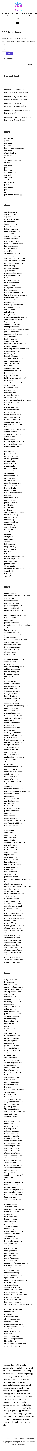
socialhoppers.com (12, 361)
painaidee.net (9, 720)
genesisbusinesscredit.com (15, 383)
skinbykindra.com (11, 1317)
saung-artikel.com (11, 693)
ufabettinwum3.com (12, 938)
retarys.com (9, 664)
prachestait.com (11, 456)
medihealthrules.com (12, 1265)
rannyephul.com (10, 412)
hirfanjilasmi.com (11, 859)
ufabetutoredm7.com (13, 950)
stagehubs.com (10, 979)
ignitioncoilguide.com (12, 1336)
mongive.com (9, 314)
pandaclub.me (10, 549)
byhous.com (9, 554)
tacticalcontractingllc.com (15, 911)
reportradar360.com (12, 415)
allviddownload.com (12, 253)
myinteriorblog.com (12, 1246)
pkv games (8, 143)
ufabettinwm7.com (12, 935)
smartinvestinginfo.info (13, 1190)
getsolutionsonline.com (13, 319)
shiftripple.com (10, 896)
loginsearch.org (10, 517)
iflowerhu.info (9, 566)
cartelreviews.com (11, 1077)
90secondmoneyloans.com (15, 1089)
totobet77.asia (10, 921)
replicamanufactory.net (14, 1133)
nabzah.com (9, 312)
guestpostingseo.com (13, 605)
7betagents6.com (11, 1109)
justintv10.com (10, 436)
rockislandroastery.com (14, 1326)
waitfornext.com (11, 1207)
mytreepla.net (10, 1128)
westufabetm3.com (12, 957)
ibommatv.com (10, 224)
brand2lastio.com (11, 356)
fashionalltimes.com (12, 1297)
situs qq (7, 163)
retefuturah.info (10, 1187)
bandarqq (8, 158)
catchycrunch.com (12, 1006)
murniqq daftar (23, 1393)
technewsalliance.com (13, 1192)
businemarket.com (12, 710)
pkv (5, 168)
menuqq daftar (9, 1393)
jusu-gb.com (9, 598)
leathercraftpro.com (12, 864)
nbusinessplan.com (12, 231)
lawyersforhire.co (11, 708)
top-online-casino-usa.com (15, 295)
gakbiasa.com (10, 564)
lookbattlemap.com (12, 671)
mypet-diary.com (11, 395)
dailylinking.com (10, 1041)
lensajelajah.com (11, 1021)
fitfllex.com (8, 380)
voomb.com (9, 764)
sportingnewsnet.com (13, 732)
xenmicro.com (10, 1028)
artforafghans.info (11, 458)
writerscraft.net (10, 346)
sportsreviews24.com (13, 772)
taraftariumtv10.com (12, 419)
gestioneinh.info (10, 1221)
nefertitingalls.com (11, 1011)
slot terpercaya (10, 138)
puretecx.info (9, 466)
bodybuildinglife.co (11, 794)
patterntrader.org (11, 811)
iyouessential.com (11, 1048)
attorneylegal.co (11, 762)
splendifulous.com (11, 1138)
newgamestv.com (11, 745)
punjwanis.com (10, 593)
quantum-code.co (11, 1212)
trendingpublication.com (14, 925)
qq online (8, 155)
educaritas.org (10, 1019)
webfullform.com (11, 251)
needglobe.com (10, 872)
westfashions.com (11, 402)
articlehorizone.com (12, 1104)
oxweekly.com (10, 397)
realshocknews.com (12, 801)
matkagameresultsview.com (15, 317)
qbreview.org (9, 266)
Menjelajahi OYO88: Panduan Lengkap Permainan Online (15, 104)
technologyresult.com (13, 1060)
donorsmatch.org (11, 522)
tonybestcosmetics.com (14, 1309)
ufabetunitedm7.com (12, 943)
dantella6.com (10, 285)
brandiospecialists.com (13, 305)
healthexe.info (10, 463)
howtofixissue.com (11, 246)
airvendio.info (9, 461)
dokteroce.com (10, 432)
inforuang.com (10, 385)
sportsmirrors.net (11, 750)
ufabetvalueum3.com (12, 1150)
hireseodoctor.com (12, 1121)
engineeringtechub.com (14, 757)
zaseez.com (9, 1004)
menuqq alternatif (10, 1365)
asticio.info (8, 833)
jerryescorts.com (11, 759)
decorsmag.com (11, 256)
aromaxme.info (10, 480)
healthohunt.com (11, 1185)
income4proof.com (12, 1016)
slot (28, 1371)
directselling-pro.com (13, 1329)
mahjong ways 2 (9, 1388)
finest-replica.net (11, 1219)
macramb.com (10, 393)
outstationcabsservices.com (15, 1280)
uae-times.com (10, 212)
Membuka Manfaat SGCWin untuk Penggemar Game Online (17, 118)
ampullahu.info (10, 478)
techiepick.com (10, 1251)
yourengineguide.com (13, 1275)
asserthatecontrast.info (14, 483)
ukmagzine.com (10, 652)
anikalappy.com (10, 1170)
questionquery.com (12, 422)
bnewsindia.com (10, 1248)
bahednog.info (10, 618)
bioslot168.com (10, 1341)
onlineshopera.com (12, 1031)
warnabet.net (9, 542)
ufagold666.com (10, 1243)
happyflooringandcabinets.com (17, 791)
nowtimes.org (9, 524)
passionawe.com (11, 877)
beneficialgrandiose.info (13, 493)
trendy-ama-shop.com (13, 1231)
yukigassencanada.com (13, 1102)
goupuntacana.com (12, 999)
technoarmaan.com (12, 1302)
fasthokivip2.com (11, 696)
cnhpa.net (8, 813)
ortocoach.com (10, 874)
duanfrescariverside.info (14, 1175)
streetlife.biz (9, 532)
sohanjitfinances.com (12, 903)
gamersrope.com (11, 642)
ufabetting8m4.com (12, 1146)
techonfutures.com (12, 1258)
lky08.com (8, 373)
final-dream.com (11, 1216)
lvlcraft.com (9, 1087)
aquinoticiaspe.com (12, 703)
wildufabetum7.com (12, 962)
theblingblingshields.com (14, 740)
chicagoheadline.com (13, 992)
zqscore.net (9, 828)
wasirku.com (9, 449)
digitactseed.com (11, 1084)
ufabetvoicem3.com (12, 1158)
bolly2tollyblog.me (11, 546)
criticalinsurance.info (12, 324)
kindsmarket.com (11, 388)
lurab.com (8, 1334)
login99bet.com (10, 984)
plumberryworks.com (13, 884)
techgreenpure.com (12, 1072)
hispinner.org (9, 322)
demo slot (8, 175)
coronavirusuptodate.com (14, 1111)
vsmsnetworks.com (12, 219)
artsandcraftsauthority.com (15, 1343)
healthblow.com (10, 339)
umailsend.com (10, 662)
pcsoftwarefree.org (12, 1038)
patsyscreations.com (12, 1014)
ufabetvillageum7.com (13, 1155)
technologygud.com (12, 798)
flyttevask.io (9, 551)
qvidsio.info (8, 505)
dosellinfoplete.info (12, 498)
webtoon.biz (9, 725)
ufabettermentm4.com (13, 930)
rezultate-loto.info (11, 1136)
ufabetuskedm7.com (12, 945)
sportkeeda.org (10, 847)
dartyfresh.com (10, 1033)
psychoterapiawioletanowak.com (17, 886)
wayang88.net (10, 1163)
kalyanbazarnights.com (13, 292)
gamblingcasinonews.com (14, 258)
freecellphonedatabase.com (16, 640)
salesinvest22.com (11, 1226)
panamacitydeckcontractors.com (18, 400)
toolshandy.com (10, 405)
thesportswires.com (12, 728)
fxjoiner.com (9, 1314)
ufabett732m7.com (12, 1233)
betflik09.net (9, 1023)
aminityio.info (9, 471)
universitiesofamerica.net (14, 261)
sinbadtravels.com (11, 649)
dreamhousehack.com (13, 1290)
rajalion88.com (10, 997)
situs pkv (22, 1365)
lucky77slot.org (10, 776)
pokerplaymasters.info (13, 610)
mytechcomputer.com (13, 1339)
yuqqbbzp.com (10, 1106)
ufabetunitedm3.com (12, 940)
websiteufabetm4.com (13, 1165)
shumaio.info (9, 507)
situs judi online (10, 153)
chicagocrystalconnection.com (17, 568)
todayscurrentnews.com (14, 918)
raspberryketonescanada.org (16, 1263)
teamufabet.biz (10, 248)
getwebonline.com (11, 368)
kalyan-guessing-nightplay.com (17, 329)
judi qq (6, 141)
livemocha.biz (9, 529)
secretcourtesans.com (13, 987)
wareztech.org (10, 654)
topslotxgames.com (12, 280)
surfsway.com (9, 1080)
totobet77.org (10, 923)
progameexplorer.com (13, 1324)
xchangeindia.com (11, 1285)
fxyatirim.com (9, 1055)
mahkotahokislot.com (13, 781)
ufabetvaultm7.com (12, 1153)
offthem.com (9, 222)
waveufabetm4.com (12, 1160)
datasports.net (10, 752)
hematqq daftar (9, 1396)
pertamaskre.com (11, 623)
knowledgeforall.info (12, 353)
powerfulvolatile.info (12, 502)
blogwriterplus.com (12, 603)
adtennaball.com (11, 309)
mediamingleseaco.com (14, 441)
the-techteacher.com (13, 1292)
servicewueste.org (11, 268)
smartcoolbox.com (12, 901)
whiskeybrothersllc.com (14, 960)
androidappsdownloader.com (16, 334)
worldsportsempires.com (14, 820)
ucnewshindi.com (11, 637)
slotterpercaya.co (11, 899)
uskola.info (8, 1202)
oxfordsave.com (10, 688)
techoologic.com (11, 1260)
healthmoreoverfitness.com (15, 278)
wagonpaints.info (11, 1204)
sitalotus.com (9, 816)
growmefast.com (11, 779)
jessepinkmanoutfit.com (14, 659)
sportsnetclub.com (12, 684)
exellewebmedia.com (12, 645)
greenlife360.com (11, 234)
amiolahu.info (9, 473)
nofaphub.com (10, 1009)
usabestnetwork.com (12, 657)
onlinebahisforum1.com (13, 989)
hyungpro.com (10, 730)
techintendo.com (11, 1070)
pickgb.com (9, 803)
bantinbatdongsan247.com (15, 615)
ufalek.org (8, 786)
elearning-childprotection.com (16, 349)
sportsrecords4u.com (13, 1141)
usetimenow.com (11, 336)
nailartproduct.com (12, 1082)
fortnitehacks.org (11, 515)
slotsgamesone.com (12, 287)
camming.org (9, 994)
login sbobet (29, 1413)
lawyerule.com (10, 439)
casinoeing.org (10, 527)
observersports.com (12, 698)
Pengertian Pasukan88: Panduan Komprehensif (17, 111)
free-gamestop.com (12, 647)
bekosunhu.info (10, 490)
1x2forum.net (9, 982)
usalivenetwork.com (12, 632)
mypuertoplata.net (12, 241)
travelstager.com (11, 407)
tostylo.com (9, 679)
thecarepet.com (11, 601)
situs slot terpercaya (21, 1385)
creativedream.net (12, 363)
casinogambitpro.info (12, 608)
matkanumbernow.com (13, 273)
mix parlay (18, 1413)
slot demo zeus (10, 172)
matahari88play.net (12, 713)
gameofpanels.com (12, 331)
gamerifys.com (10, 214)
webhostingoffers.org (13, 1063)
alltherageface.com (12, 1319)
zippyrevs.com (10, 270)
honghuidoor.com (11, 297)
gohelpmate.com (11, 341)
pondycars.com (10, 1255)
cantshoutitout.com (12, 236)
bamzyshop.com (11, 1253)
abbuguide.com (10, 1058)
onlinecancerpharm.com (14, 784)
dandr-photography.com (14, 429)
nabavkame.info (10, 561)
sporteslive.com (10, 737)
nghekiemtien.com (11, 446)
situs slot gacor (9, 1374)
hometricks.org (10, 862)
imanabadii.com (10, 571)
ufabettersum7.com (12, 933)
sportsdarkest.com (12, 723)
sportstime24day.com (13, 735)
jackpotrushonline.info (13, 635)
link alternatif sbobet (12, 1416)
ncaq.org (7, 1026)
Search (8, 58)
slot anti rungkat (23, 1374)
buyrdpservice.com (12, 674)
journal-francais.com (12, 434)
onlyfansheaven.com (12, 371)
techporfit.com (10, 226)
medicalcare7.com (12, 307)
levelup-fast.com (11, 1126)
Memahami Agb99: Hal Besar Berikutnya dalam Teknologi (15, 97)
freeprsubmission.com (13, 1241)
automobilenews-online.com (15, 1295)
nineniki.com (9, 302)
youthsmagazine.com (13, 718)
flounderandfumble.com (14, 1182)
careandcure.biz (10, 852)
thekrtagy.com (10, 1282)
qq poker (7, 1419)
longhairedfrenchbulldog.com (16, 706)
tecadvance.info (10, 468)
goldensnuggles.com (12, 669)
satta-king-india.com (12, 1099)
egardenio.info (10, 835)
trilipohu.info (9, 573)
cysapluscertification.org (14, 512)
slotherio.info (9, 510)
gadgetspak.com (11, 1116)
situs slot (20, 1388)
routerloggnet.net (11, 283)
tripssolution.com (11, 1097)
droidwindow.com (11, 1238)
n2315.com (8, 366)
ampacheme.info (11, 476)
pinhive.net (8, 539)
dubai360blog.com (11, 774)
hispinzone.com (10, 290)
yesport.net (9, 676)
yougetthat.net (10, 681)
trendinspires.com (11, 410)
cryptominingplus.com (13, 701)
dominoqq (8, 150)
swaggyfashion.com (12, 417)
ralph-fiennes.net (11, 375)
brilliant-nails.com (11, 427)
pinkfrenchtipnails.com (13, 742)
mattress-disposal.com (13, 789)
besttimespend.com (12, 850)
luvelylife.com (9, 390)
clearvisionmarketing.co (14, 1209)
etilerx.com (8, 1177)
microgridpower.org (12, 867)
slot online (8, 146)
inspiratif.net (9, 217)
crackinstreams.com (12, 1114)
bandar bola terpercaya (14, 148)
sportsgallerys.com (12, 747)
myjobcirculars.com (12, 275)
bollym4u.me (9, 544)
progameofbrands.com (13, 263)
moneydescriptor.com (13, 715)
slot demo (8, 180)
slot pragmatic (23, 1376)
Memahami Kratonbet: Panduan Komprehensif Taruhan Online (17, 90)
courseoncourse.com (12, 613)
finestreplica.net (10, 1180)
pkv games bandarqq (13, 194)
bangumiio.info (10, 488)
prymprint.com (10, 845)
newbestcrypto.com (12, 686)
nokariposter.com (11, 327)
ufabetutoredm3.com (13, 947)
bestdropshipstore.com (13, 1075)
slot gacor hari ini (18, 1371)
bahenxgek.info (10, 620)
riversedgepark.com (12, 1001)
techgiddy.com (10, 630)
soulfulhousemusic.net (13, 906)
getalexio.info (9, 840)
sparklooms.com (11, 908)
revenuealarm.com (12, 1331)
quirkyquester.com (11, 891)
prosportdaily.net (11, 1224)
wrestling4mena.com (12, 351)
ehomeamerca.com (12, 1067)
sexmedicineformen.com (14, 894)
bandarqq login (27, 1396)
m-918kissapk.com (11, 559)
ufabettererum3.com (12, 928)
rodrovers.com (10, 1094)
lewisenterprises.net (12, 1036)
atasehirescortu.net (12, 754)
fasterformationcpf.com (14, 667)
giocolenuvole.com (11, 1045)
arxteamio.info (10, 837)
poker (6, 185)
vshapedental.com (11, 1270)
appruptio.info (10, 576)
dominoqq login (19, 1405)
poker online (15, 1422)
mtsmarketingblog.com (13, 444)
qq (5, 192)
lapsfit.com (8, 1124)
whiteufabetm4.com (12, 1168)
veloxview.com (10, 955)
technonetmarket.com (13, 1194)
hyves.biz (8, 534)
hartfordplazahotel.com (14, 556)
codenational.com (11, 1321)
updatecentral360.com (13, 823)
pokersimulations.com (13, 1131)
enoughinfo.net (10, 537)
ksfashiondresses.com (13, 808)
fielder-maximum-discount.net (16, 378)
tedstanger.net (10, 1197)
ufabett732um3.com (12, 1199)
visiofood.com (9, 1236)
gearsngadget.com (12, 1119)
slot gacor (12, 1376)
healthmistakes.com (12, 806)
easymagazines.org (12, 857)
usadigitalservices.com (13, 358)
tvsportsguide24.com (12, 769)
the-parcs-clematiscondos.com (17, 596)
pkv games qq (28, 1416)
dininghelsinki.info (11, 1172)
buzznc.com (9, 1312)
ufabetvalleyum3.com (13, 952)
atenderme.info (10, 485)
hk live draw (9, 182)
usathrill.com (9, 1268)
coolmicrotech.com (12, 1287)
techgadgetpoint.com (13, 767)
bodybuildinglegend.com (14, 424)
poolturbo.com (10, 454)
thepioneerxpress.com (13, 244)
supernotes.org (10, 818)
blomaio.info (9, 495)
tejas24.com (9, 451)
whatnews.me (10, 1214)
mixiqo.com (8, 869)
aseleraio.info (9, 830)
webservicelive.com (12, 1346)
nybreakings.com (11, 1277)
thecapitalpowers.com (13, 913)
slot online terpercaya (13, 160)
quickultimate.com (11, 889)
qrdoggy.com (9, 796)
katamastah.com (11, 825)
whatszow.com (10, 1065)
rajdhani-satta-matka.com (15, 344)
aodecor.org (9, 520)
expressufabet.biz (11, 239)
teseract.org (9, 1229)
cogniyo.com (9, 855)
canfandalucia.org (11, 1273)
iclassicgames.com (12, 691)
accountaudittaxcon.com (14, 842)
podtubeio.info (10, 500)
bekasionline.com (11, 229)
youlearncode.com (11, 1053)
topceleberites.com (12, 1143)
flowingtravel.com (11, 300)
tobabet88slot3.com (12, 916)
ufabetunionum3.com (12, 1148)
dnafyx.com (9, 1043)
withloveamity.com (12, 1050)
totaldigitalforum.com (13, 1299)
